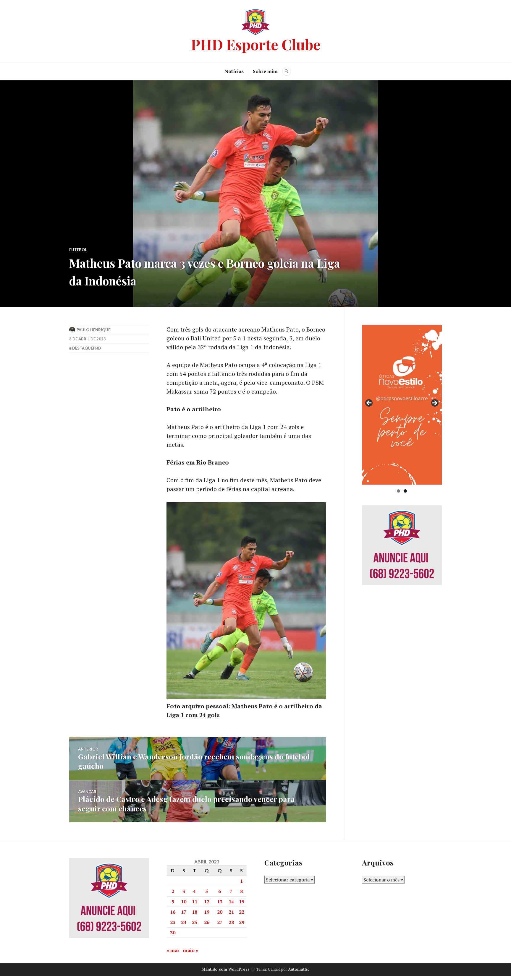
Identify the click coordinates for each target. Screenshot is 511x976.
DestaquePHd (86, 348)
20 (219, 912)
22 (241, 912)
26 (206, 922)
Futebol (78, 249)
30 (172, 932)
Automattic (298, 969)
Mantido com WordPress (226, 969)
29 (241, 922)
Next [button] (434, 403)
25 (194, 922)
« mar (173, 950)
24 (183, 922)
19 (206, 912)
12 (206, 901)
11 (194, 901)
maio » (190, 950)
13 (219, 901)
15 (241, 901)
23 (172, 922)
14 (231, 901)
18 (194, 912)
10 (183, 901)
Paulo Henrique (93, 329)
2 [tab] (405, 491)
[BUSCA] (286, 71)
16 (172, 912)
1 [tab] (398, 491)
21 (231, 912)
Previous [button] (369, 403)
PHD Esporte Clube (256, 44)
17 (183, 912)
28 (231, 922)
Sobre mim (265, 71)
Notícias (234, 71)
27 (219, 922)
